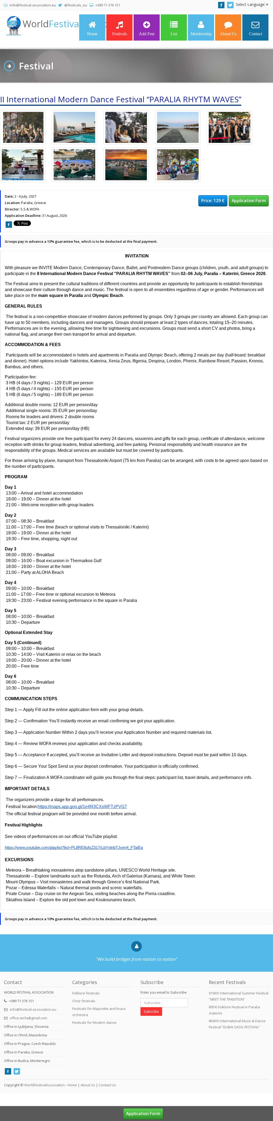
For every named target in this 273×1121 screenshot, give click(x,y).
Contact (255, 34)
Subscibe (151, 1011)
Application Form (249, 200)
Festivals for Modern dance (94, 1022)
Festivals (119, 34)
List (174, 34)
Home (92, 34)
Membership (201, 34)
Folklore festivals (86, 993)
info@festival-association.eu (33, 1009)
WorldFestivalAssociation (44, 1085)
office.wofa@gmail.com (28, 1018)
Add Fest (146, 34)
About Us (228, 34)
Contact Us (107, 1085)
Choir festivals (83, 1000)
